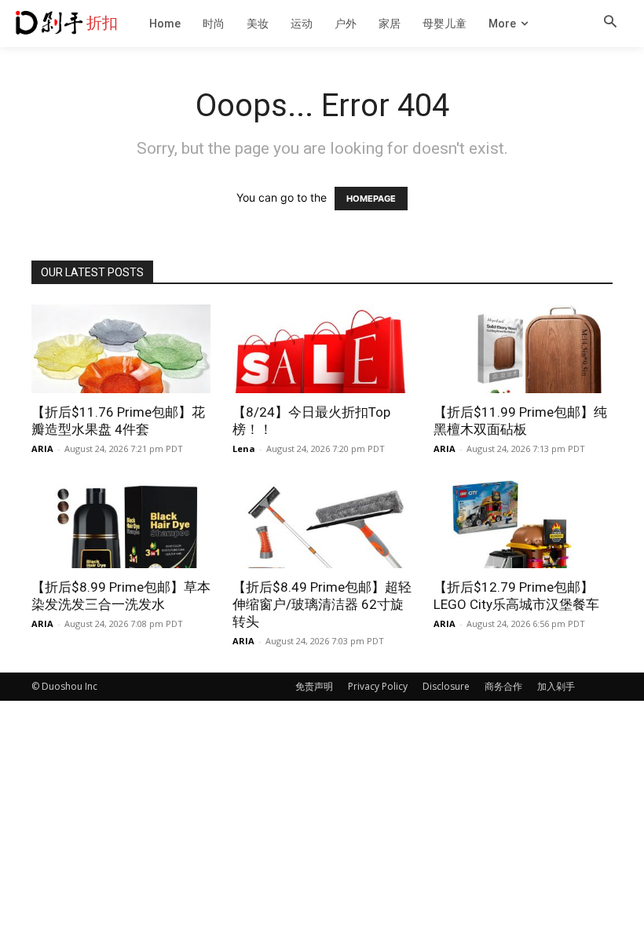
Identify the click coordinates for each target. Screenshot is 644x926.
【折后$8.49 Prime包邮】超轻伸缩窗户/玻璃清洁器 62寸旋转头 (322, 604)
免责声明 (314, 686)
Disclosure (446, 686)
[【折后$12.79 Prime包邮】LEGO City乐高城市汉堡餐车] (523, 524)
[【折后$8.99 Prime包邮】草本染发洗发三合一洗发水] (120, 524)
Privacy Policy (378, 686)
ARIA (42, 448)
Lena (243, 448)
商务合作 (503, 686)
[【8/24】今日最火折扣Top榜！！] (322, 348)
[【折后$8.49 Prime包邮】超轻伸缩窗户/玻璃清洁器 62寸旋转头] (322, 524)
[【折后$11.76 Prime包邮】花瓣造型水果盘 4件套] (120, 348)
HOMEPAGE (371, 198)
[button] (610, 23)
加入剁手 (556, 686)
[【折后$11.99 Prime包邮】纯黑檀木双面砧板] (523, 348)
